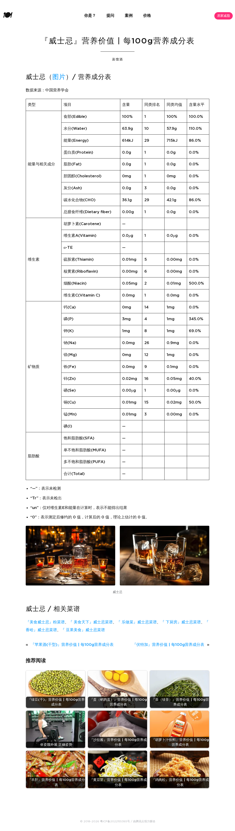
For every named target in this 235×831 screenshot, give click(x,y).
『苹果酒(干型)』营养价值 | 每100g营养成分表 (72, 645)
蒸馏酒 (117, 59)
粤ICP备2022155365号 (115, 821)
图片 (59, 77)
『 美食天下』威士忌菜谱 (91, 622)
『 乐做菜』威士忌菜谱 (137, 622)
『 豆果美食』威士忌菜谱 (83, 630)
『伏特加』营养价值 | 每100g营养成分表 (168, 645)
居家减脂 (223, 15)
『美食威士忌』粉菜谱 (45, 622)
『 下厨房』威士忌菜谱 (181, 622)
